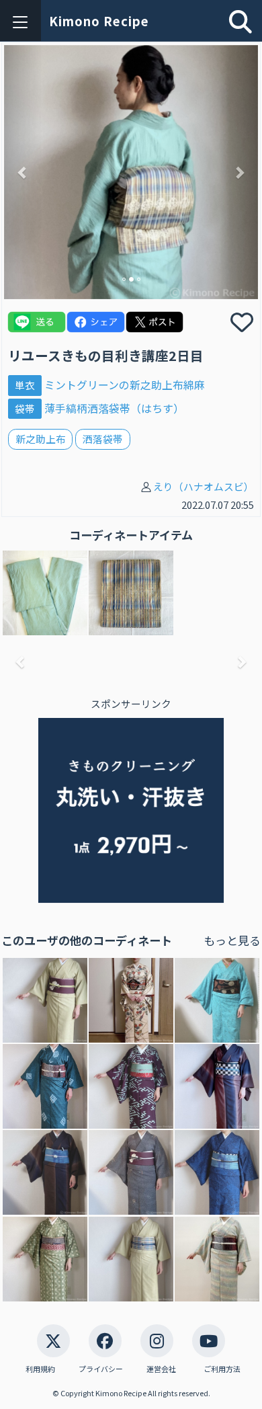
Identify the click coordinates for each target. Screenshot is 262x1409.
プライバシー (101, 1369)
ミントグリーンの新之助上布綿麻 (124, 385)
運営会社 (161, 1369)
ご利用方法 (222, 1369)
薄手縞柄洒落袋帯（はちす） (114, 408)
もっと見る (232, 940)
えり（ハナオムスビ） (203, 486)
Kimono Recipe (99, 21)
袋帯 (25, 408)
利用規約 (40, 1369)
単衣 (25, 385)
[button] (23, 172)
